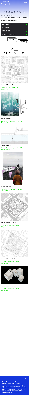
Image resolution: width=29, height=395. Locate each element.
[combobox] (14, 25)
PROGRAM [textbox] (5, 28)
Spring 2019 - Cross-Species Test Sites (12, 121)
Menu (26, 2)
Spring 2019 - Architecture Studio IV (11, 87)
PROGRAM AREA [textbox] (7, 24)
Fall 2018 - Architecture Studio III (10, 225)
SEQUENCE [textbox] (6, 31)
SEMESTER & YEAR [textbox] (8, 34)
